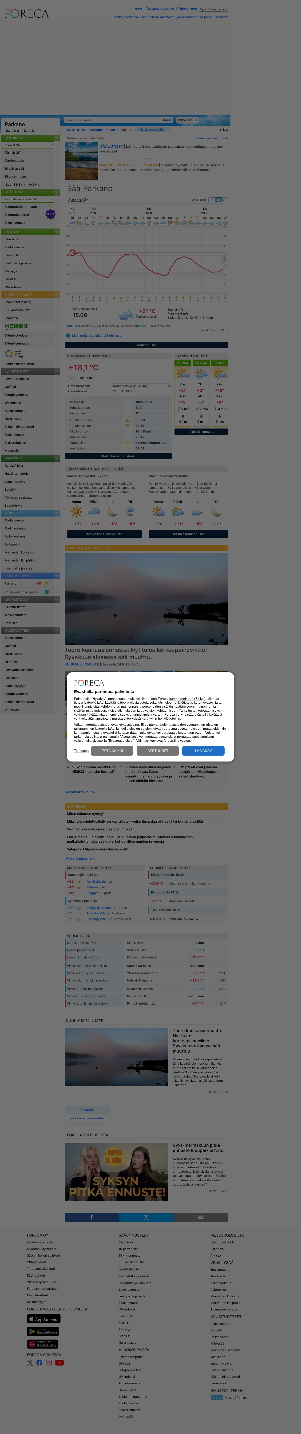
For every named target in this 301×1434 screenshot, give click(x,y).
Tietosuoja (81, 751)
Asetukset (157, 751)
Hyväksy (203, 751)
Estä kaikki (112, 751)
